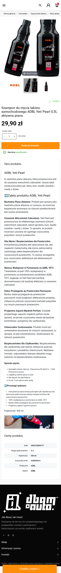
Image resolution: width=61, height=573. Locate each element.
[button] (40, 5)
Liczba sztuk (7, 131)
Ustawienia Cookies (51, 563)
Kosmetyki (23, 14)
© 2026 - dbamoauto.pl (10, 563)
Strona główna (9, 14)
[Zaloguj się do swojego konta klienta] (48, 5)
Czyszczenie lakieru (38, 14)
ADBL (33, 471)
